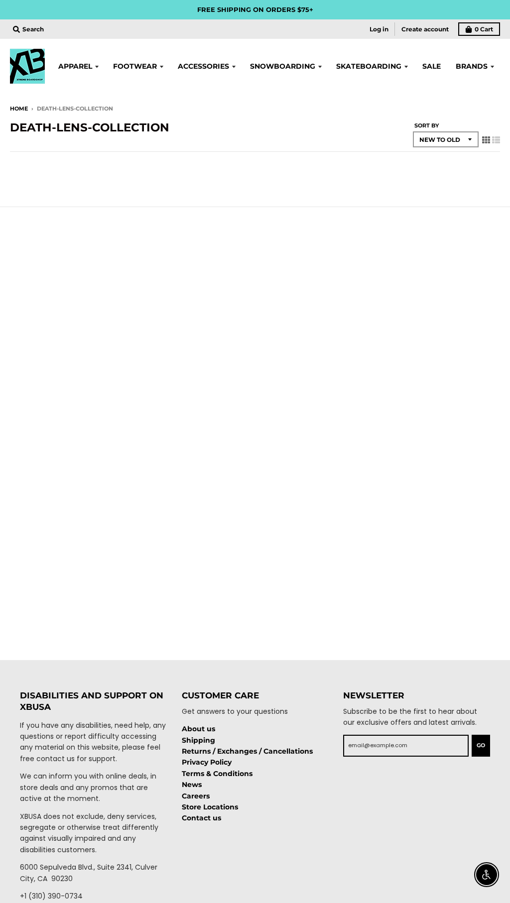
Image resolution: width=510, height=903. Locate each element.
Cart (484, 29)
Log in (379, 29)
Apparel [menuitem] (75, 66)
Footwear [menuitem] (135, 66)
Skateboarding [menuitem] (368, 66)
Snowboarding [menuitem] (282, 66)
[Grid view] (486, 139)
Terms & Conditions (217, 773)
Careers (196, 795)
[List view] (496, 139)
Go (481, 745)
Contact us (201, 817)
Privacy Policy (207, 762)
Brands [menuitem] (472, 66)
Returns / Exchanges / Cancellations (247, 751)
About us (198, 728)
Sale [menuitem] (431, 66)
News (192, 784)
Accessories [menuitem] (203, 66)
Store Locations (210, 806)
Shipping (198, 740)
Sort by (426, 125)
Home (19, 108)
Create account (425, 29)
